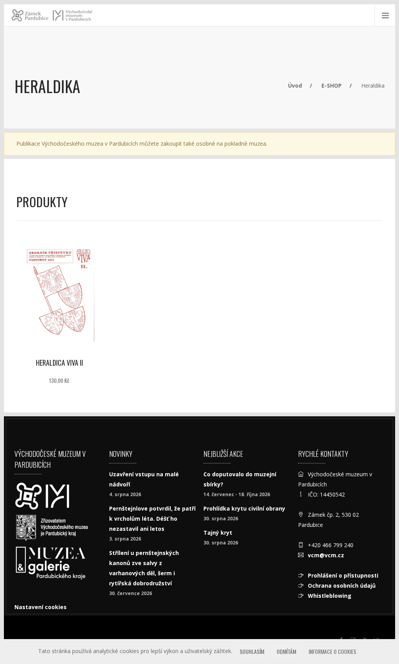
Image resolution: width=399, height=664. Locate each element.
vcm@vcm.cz (326, 555)
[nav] (377, 634)
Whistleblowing (329, 595)
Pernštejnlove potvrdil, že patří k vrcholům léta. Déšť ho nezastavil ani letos (152, 518)
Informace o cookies (332, 651)
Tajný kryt (217, 532)
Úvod (295, 85)
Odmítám (286, 651)
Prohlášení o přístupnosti (343, 575)
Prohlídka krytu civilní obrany (244, 508)
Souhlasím (252, 651)
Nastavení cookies (40, 607)
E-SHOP (331, 85)
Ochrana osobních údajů (342, 585)
